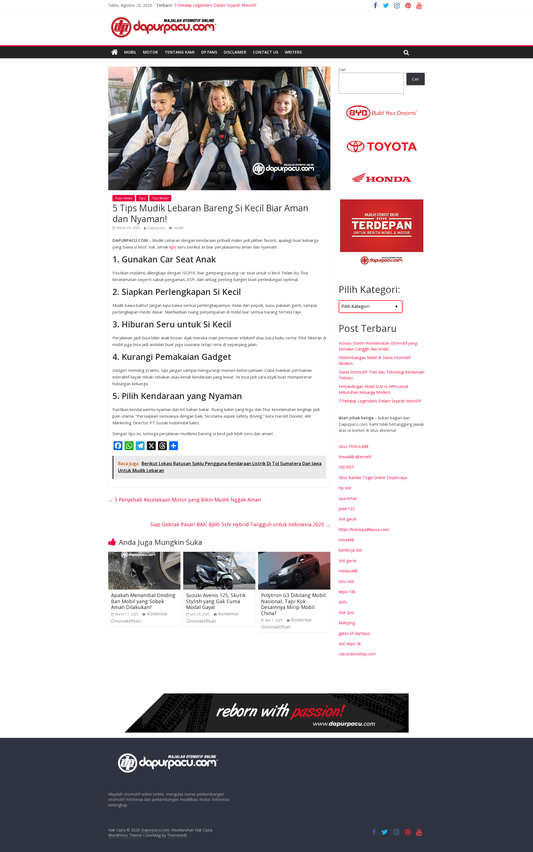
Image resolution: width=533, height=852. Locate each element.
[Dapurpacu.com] (114, 52)
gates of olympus (354, 633)
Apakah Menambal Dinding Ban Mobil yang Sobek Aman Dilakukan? (143, 601)
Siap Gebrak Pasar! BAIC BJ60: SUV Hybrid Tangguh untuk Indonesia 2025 (240, 524)
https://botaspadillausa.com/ (364, 529)
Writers (293, 52)
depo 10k (347, 591)
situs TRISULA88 (353, 446)
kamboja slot (350, 550)
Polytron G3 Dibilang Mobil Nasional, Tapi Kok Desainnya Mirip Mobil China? (293, 604)
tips (172, 247)
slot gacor (348, 519)
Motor (150, 52)
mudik (178, 227)
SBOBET (346, 467)
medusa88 (348, 570)
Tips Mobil (160, 198)
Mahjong (347, 622)
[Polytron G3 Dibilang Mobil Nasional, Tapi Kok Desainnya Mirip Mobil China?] (294, 555)
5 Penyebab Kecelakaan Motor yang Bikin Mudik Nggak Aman (184, 499)
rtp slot (345, 487)
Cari (342, 69)
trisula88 (346, 539)
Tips (142, 198)
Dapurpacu (156, 227)
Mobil (130, 52)
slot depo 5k (350, 643)
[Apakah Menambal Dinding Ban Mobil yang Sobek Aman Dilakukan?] (144, 555)
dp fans (209, 52)
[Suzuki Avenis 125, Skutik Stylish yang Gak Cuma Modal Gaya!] (219, 555)
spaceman (348, 498)
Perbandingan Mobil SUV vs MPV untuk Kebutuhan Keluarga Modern (235, 5)
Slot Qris (346, 612)
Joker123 (347, 508)
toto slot (346, 581)
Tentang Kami (180, 52)
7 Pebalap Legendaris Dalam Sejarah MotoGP (380, 401)
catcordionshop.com (357, 653)
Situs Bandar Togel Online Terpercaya (373, 477)
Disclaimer (235, 52)
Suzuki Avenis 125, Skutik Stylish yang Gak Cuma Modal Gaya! (216, 601)
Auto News (123, 198)
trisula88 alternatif (355, 456)
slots (343, 602)
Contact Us (265, 52)
